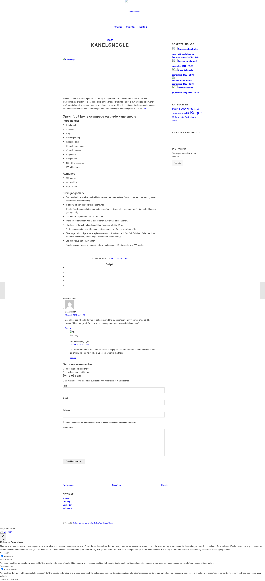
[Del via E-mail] (66, 285)
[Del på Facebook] (66, 267)
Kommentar (68, 427)
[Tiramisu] (262, 290)
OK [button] (1, 531)
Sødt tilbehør (191, 117)
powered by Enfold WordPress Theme (99, 523)
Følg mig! (177, 163)
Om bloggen (68, 485)
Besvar (68, 328)
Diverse (175, 113)
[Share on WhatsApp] (66, 276)
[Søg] (151, 27)
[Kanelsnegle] (110, 75)
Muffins (175, 117)
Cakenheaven (78, 523)
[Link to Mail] (200, 11)
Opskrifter (67, 504)
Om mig (66, 501)
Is (184, 113)
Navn (66, 386)
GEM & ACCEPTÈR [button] (9, 579)
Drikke (180, 113)
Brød (175, 109)
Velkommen (68, 508)
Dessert (184, 108)
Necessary (8, 556)
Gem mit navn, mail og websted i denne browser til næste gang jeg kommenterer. (101, 422)
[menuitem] (118, 27)
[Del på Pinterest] (66, 280)
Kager (110, 40)
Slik (182, 117)
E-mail (66, 398)
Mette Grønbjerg (119, 258)
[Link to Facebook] (190, 11)
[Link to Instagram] (195, 11)
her (145, 108)
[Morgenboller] (2, 290)
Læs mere (8, 531)
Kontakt (66, 498)
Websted (66, 410)
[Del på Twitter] (66, 272)
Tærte (174, 120)
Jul (187, 112)
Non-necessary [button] (6, 566)
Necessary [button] (5, 552)
